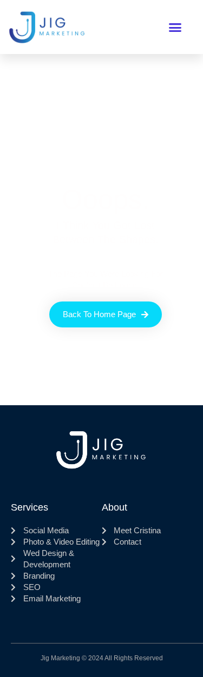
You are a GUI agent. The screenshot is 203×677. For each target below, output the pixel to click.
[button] (175, 27)
